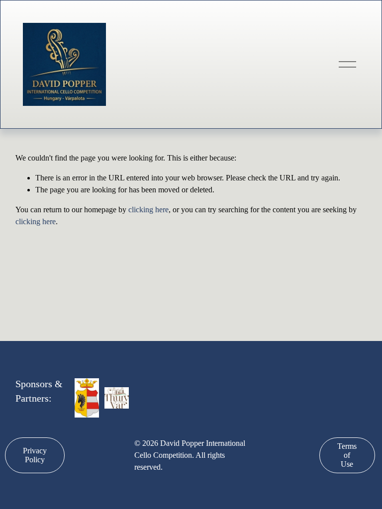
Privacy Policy (35, 455)
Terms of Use (347, 455)
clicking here (148, 209)
